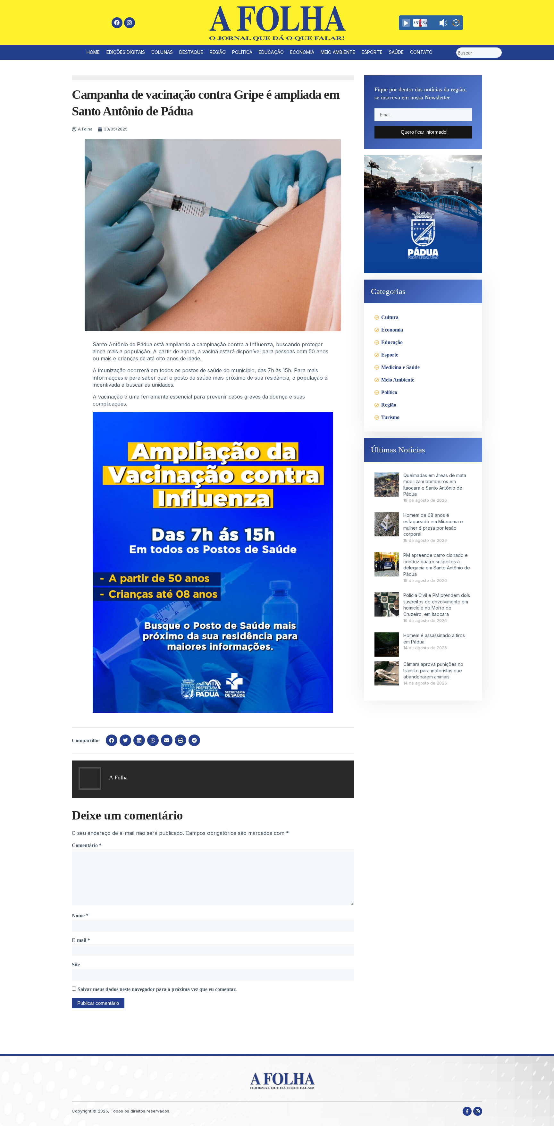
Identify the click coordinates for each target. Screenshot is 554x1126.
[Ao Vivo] (406, 23)
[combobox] (479, 52)
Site (76, 964)
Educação (271, 52)
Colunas (162, 52)
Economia (302, 52)
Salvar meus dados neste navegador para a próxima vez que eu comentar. (157, 989)
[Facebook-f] (467, 1111)
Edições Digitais (125, 52)
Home (93, 52)
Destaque (191, 52)
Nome (80, 915)
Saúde (396, 52)
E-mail (81, 940)
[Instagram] (129, 22)
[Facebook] (117, 22)
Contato (421, 52)
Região (218, 52)
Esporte (372, 52)
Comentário (87, 845)
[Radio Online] (456, 23)
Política (242, 52)
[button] (111, 740)
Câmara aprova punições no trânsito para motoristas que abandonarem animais (433, 670)
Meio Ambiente (338, 52)
